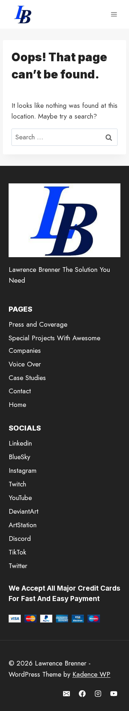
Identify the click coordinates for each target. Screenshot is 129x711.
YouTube (20, 498)
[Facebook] (82, 693)
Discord (20, 538)
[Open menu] (113, 14)
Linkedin (20, 443)
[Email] (66, 693)
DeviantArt (23, 511)
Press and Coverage (38, 324)
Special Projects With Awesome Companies (54, 344)
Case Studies (27, 378)
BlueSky (19, 457)
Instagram (23, 470)
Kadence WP (91, 674)
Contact (20, 391)
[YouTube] (113, 693)
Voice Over (25, 364)
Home (17, 404)
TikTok (17, 552)
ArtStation (23, 525)
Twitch (17, 484)
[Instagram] (98, 693)
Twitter (18, 566)
